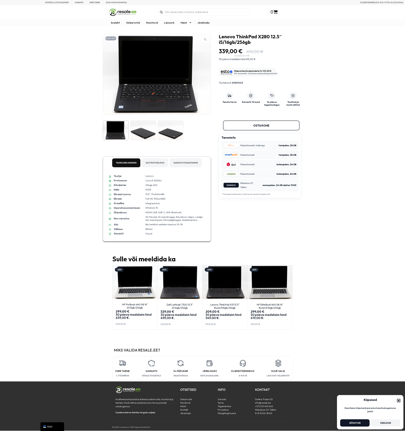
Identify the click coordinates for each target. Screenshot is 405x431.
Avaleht (115, 22)
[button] (398, 400)
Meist (184, 22)
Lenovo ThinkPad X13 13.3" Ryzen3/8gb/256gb (224, 306)
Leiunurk (169, 22)
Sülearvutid (133, 22)
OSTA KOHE (261, 125)
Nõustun (355, 422)
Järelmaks (203, 22)
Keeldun (385, 422)
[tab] (126, 162)
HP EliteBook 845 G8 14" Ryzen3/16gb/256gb (270, 306)
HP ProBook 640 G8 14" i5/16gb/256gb (135, 306)
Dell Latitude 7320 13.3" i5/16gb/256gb (180, 306)
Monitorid (152, 22)
